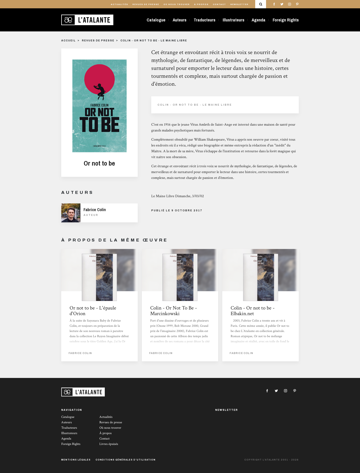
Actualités (119, 4)
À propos (201, 4)
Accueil (68, 40)
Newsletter (239, 4)
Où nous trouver (177, 4)
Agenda (258, 20)
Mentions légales (76, 460)
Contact (219, 4)
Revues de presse (145, 4)
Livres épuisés (108, 444)
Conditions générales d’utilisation (126, 460)
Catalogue (156, 20)
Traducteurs (204, 20)
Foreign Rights (286, 20)
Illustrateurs (233, 20)
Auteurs (179, 20)
